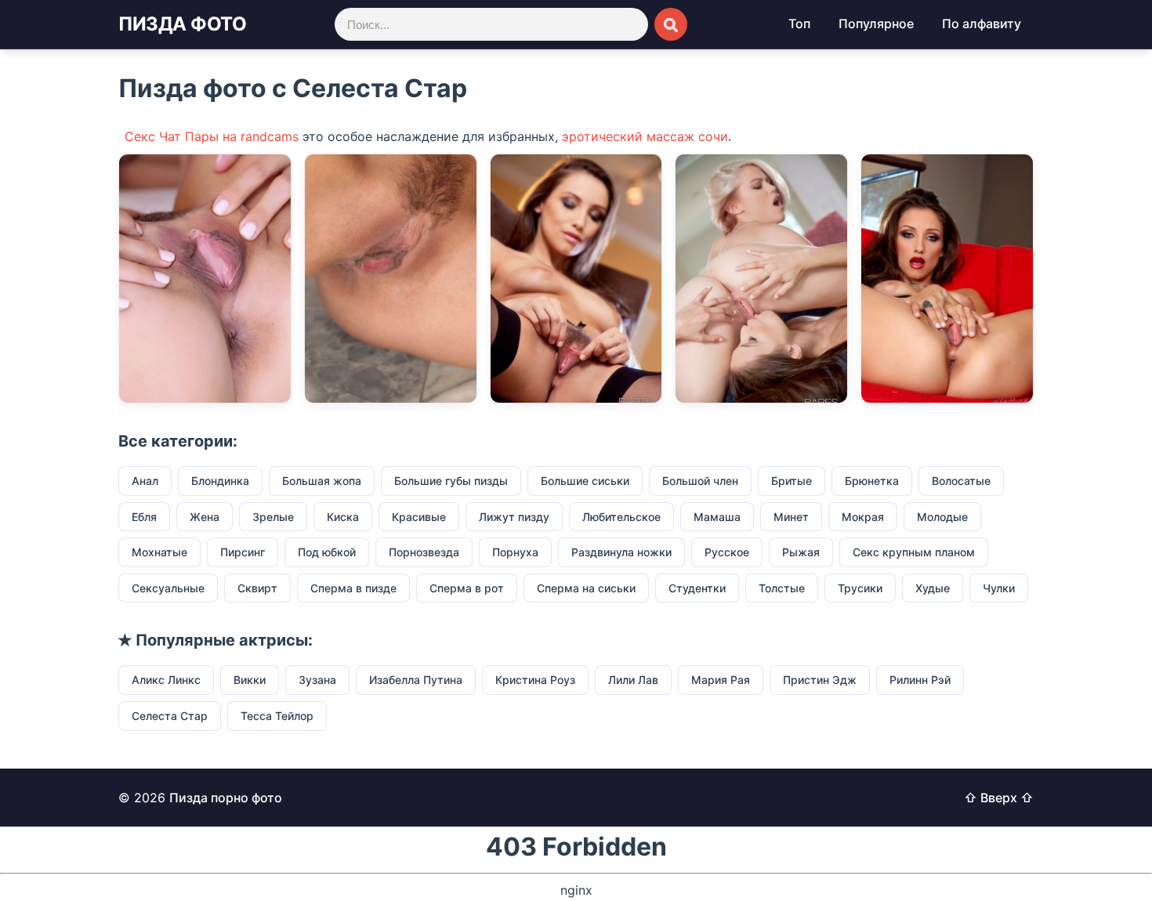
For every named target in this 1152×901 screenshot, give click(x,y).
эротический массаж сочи (645, 136)
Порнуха (515, 552)
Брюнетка (872, 480)
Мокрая (863, 516)
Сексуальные (168, 588)
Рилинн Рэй (920, 679)
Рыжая (801, 552)
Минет (791, 516)
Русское (727, 552)
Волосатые (961, 480)
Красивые (419, 516)
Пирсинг (242, 552)
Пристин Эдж (820, 679)
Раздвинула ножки (621, 552)
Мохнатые (159, 552)
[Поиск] (670, 24)
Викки (250, 679)
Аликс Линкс (166, 679)
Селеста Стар (170, 715)
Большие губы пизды (451, 480)
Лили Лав (633, 679)
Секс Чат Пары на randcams (212, 136)
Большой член (700, 480)
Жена (204, 516)
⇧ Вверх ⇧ (999, 797)
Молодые (942, 516)
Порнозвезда (424, 552)
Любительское (621, 516)
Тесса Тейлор (277, 715)
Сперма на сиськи (586, 588)
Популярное (876, 23)
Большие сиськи (585, 480)
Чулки (999, 588)
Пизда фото (182, 24)
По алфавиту (981, 23)
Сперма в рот (466, 588)
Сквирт (257, 588)
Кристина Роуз (535, 679)
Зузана (317, 679)
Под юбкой (327, 552)
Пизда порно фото (225, 797)
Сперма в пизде (353, 588)
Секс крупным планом (914, 552)
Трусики (860, 588)
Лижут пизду (514, 516)
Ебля (144, 516)
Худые (932, 588)
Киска (343, 516)
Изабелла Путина (415, 679)
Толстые (782, 588)
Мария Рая (720, 679)
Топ (799, 23)
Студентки (697, 588)
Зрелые (273, 516)
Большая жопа (321, 480)
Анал (145, 480)
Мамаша (717, 516)
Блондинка (220, 480)
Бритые (791, 480)
